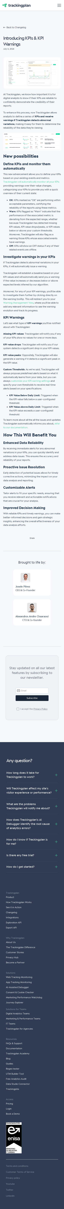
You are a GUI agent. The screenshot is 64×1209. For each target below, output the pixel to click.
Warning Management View (18, 302)
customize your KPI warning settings (30, 381)
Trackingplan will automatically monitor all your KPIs (31, 181)
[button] (59, 5)
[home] (16, 5)
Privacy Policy (40, 709)
